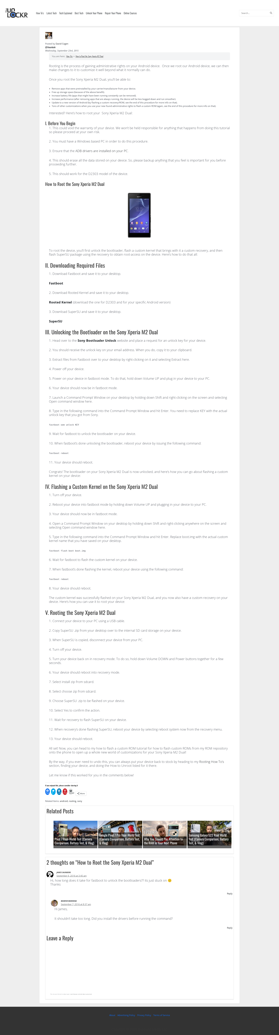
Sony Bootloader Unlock (97, 340)
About (112, 1015)
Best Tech (79, 13)
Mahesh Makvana (69, 901)
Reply (230, 893)
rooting (72, 801)
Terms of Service (161, 1015)
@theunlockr (50, 47)
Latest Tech (51, 13)
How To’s (40, 13)
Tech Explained (65, 13)
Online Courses (130, 13)
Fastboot (56, 283)
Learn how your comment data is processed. (81, 994)
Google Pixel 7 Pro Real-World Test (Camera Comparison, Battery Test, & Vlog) (119, 839)
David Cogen (62, 43)
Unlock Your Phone (94, 13)
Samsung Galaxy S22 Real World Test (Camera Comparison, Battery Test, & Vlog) (209, 839)
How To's (69, 56)
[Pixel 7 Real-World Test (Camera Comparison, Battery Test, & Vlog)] (75, 832)
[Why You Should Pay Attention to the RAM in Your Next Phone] (165, 832)
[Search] (271, 13)
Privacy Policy (144, 1015)
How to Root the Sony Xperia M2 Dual (89, 56)
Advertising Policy (126, 1015)
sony (79, 801)
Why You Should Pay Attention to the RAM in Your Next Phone (163, 841)
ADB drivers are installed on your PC (101, 151)
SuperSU (55, 321)
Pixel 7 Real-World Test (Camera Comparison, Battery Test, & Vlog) (74, 841)
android (64, 801)
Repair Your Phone (113, 13)
